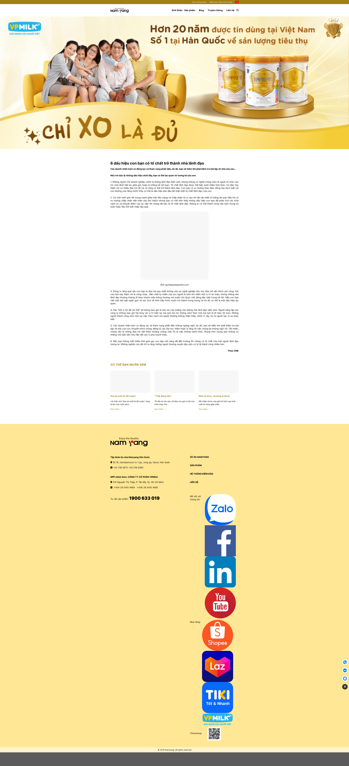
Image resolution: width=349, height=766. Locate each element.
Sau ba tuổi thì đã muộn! (123, 396)
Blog (201, 10)
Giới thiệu (177, 10)
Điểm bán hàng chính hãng (221, 2)
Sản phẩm (189, 10)
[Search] (237, 10)
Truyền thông (215, 10)
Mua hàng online (199, 2)
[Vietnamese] (237, 2)
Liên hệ (230, 10)
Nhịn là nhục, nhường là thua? (214, 396)
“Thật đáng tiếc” (163, 396)
